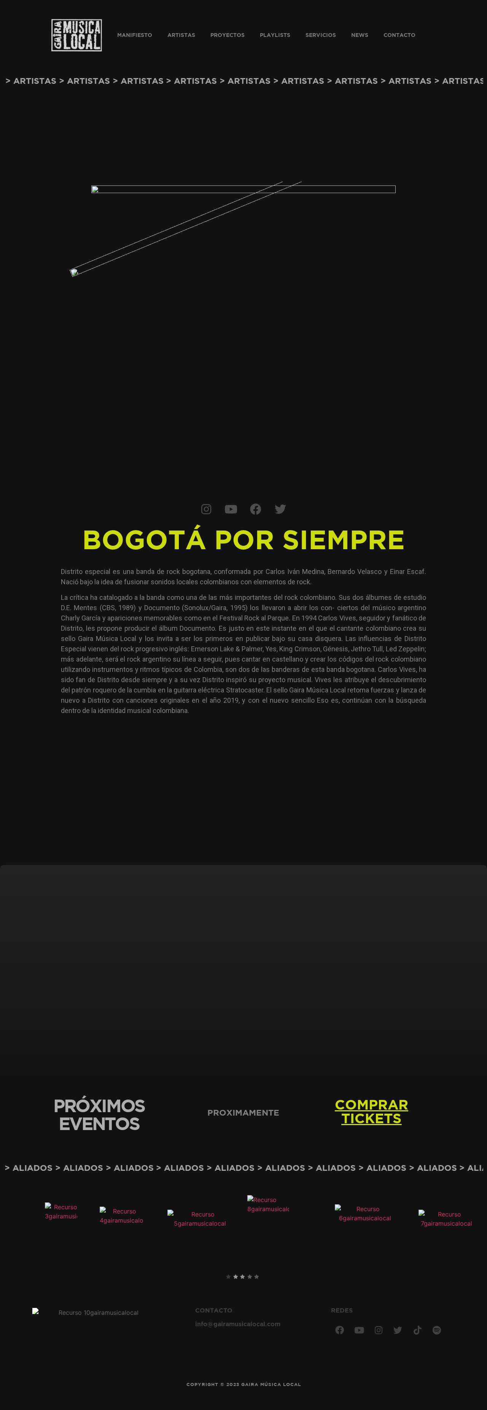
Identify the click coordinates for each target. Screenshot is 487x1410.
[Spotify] (437, 1330)
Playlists (275, 35)
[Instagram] (206, 509)
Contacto (399, 35)
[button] (371, 1112)
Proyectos (227, 35)
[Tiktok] (417, 1330)
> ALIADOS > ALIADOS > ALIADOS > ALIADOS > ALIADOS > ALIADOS (328, 1168)
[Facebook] (255, 509)
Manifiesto (134, 35)
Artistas (181, 35)
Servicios (321, 35)
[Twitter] (280, 509)
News (359, 35)
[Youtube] (231, 509)
